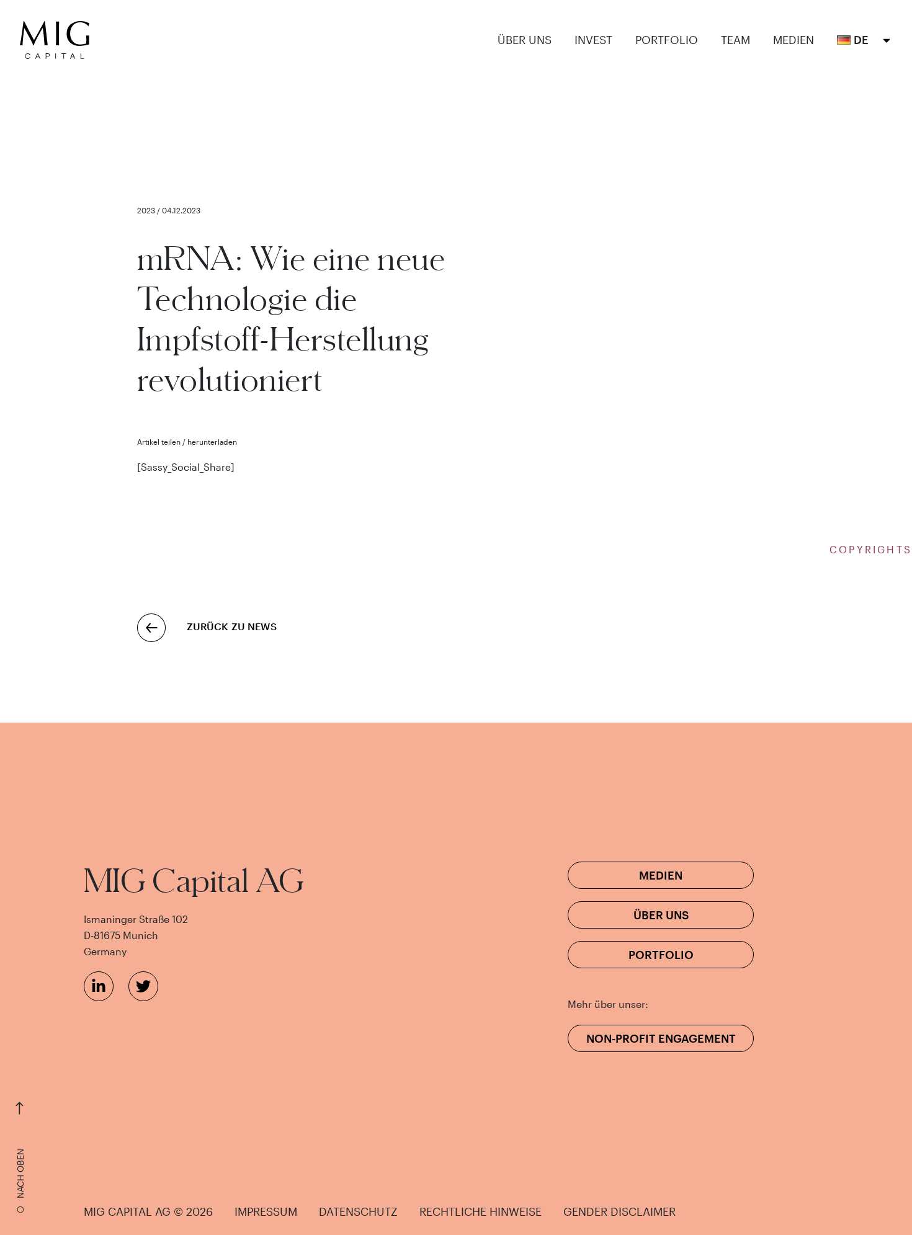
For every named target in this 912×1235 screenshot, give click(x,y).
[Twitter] (143, 986)
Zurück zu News (232, 626)
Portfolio (666, 40)
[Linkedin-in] (99, 986)
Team (735, 40)
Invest (593, 40)
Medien (793, 40)
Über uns (525, 40)
